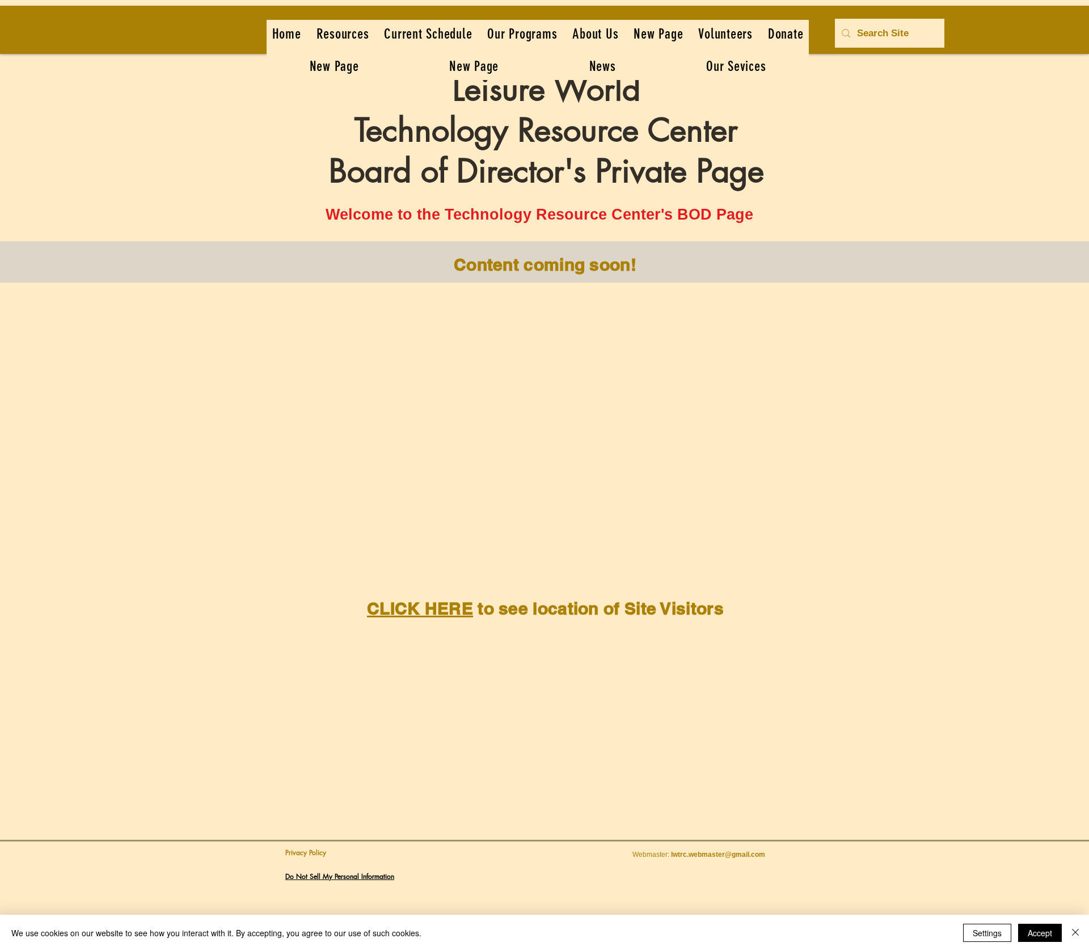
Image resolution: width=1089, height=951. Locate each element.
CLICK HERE (420, 608)
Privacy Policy (305, 852)
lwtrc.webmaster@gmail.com (718, 855)
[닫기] (1075, 933)
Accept (1040, 933)
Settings (987, 933)
